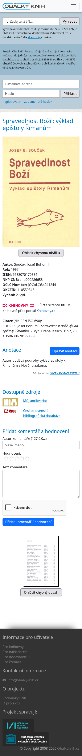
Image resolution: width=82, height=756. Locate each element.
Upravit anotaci (64, 351)
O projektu (11, 703)
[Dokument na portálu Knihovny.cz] (18, 305)
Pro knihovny (13, 646)
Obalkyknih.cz (68, 748)
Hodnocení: (12, 453)
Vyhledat (70, 21)
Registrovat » (12, 102)
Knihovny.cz (46, 310)
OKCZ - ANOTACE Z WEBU (64, 373)
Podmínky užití (14, 698)
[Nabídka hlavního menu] (73, 6)
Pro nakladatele (15, 651)
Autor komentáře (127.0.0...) (25, 438)
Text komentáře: (15, 467)
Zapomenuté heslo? (38, 102)
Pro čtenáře (12, 662)
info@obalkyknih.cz (23, 680)
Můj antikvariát (35, 400)
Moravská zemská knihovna (18, 725)
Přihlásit (70, 93)
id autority (34, 37)
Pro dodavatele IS (16, 657)
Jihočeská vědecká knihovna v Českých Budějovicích (26, 739)
